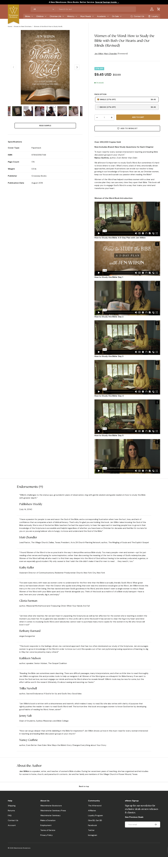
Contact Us (13, 820)
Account (12, 825)
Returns (11, 810)
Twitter (91, 830)
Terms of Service (47, 830)
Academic (101, 16)
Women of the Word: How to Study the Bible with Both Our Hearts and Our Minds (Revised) (48, 26)
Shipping (11, 805)
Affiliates (92, 810)
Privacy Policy (46, 835)
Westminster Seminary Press (53, 810)
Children (40, 16)
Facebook (92, 825)
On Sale (115, 16)
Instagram (92, 835)
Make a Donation (47, 820)
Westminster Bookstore (51, 805)
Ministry (70, 16)
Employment (46, 825)
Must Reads (85, 16)
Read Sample (45, 125)
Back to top (84, 786)
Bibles (27, 16)
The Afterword (94, 805)
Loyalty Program (95, 815)
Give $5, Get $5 (95, 820)
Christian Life (55, 16)
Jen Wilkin (98, 53)
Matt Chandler (110, 53)
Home (10, 26)
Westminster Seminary (50, 815)
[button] (158, 9)
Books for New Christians (23, 26)
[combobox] (83, 9)
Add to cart (138, 117)
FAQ (9, 815)
